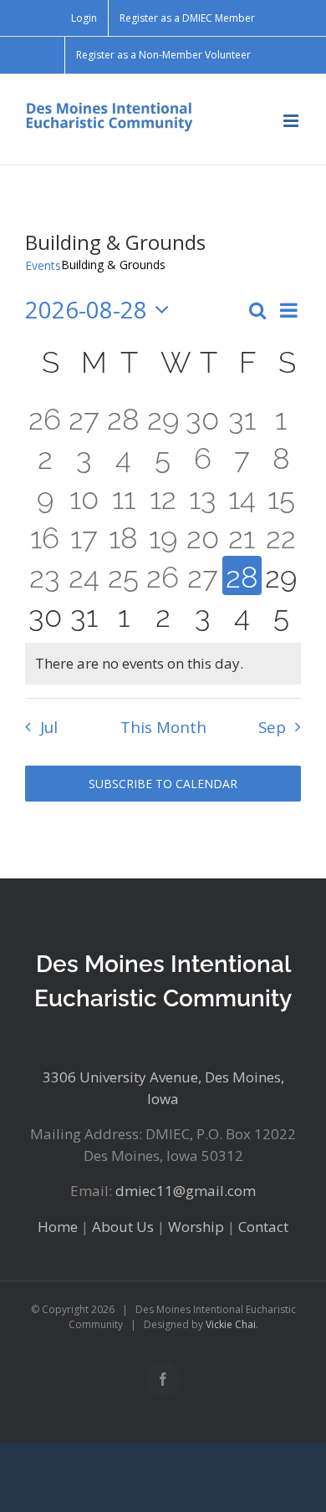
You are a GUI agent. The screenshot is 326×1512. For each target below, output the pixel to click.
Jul (49, 726)
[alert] (163, 664)
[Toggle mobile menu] (292, 121)
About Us (123, 1226)
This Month (163, 726)
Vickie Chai (231, 1324)
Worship (196, 1226)
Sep (272, 726)
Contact (263, 1226)
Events (43, 265)
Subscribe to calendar (163, 783)
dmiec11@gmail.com (185, 1190)
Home (58, 1226)
